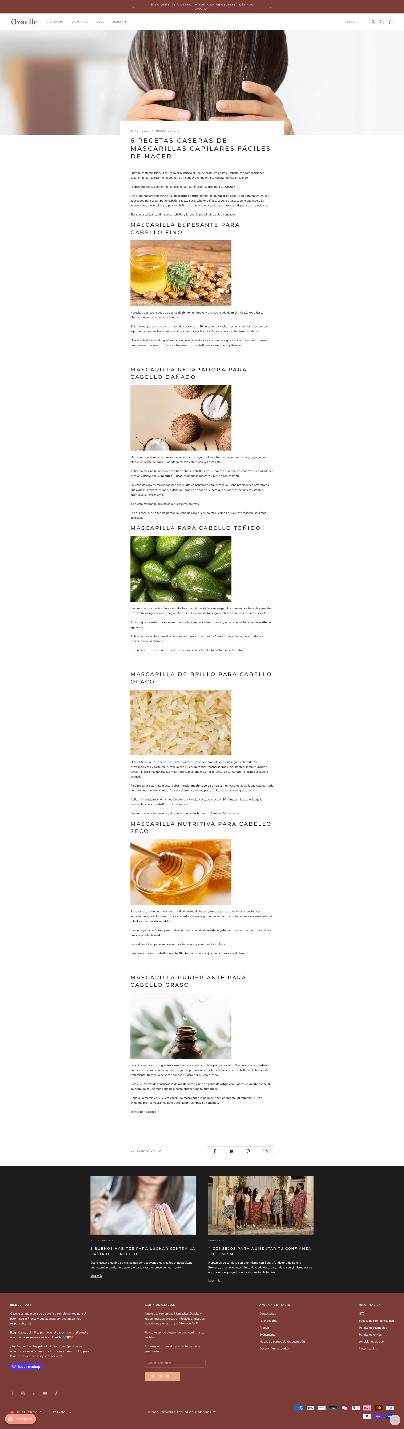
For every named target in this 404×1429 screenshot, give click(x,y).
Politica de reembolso (373, 1328)
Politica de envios (370, 1335)
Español (352, 21)
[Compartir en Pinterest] (248, 1151)
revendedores (268, 1321)
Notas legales (368, 1349)
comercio (55, 21)
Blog (100, 21)
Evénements (267, 1335)
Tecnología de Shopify (197, 1412)
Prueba (264, 1328)
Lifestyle (216, 1240)
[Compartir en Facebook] (214, 1151)
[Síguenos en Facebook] (12, 1393)
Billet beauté (167, 130)
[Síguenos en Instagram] (23, 1393)
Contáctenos (267, 1314)
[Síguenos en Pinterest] (34, 1393)
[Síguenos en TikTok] (56, 1393)
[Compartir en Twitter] (231, 1151)
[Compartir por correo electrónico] (265, 1151)
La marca (80, 21)
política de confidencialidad (376, 1321)
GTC (361, 1314)
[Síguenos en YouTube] (45, 1393)
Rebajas (120, 21)
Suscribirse (162, 1376)
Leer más (96, 1276)
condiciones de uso (371, 1342)
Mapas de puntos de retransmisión (282, 1342)
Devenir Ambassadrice (273, 1349)
